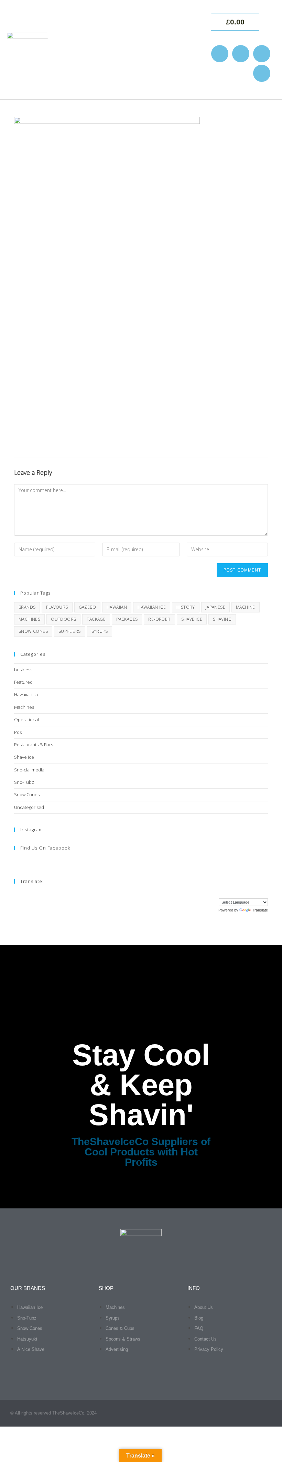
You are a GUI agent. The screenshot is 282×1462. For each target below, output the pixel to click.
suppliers (69, 631)
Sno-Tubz (24, 782)
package (96, 619)
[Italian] (237, 893)
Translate (260, 910)
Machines (24, 707)
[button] (188, 49)
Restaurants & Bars (33, 744)
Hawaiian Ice (27, 694)
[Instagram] (219, 53)
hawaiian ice (152, 607)
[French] (223, 893)
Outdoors (63, 619)
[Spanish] (258, 893)
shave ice (192, 619)
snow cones (33, 631)
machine (245, 607)
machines (29, 619)
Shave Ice (24, 757)
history (185, 607)
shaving (222, 619)
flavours (57, 607)
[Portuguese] (251, 893)
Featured (23, 682)
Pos (18, 732)
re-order (159, 619)
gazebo (87, 607)
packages (127, 619)
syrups (99, 631)
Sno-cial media (29, 770)
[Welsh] (265, 893)
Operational (26, 719)
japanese (215, 607)
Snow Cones (27, 794)
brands (27, 607)
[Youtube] (261, 53)
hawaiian (117, 607)
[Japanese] (244, 893)
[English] (217, 893)
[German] (230, 893)
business (23, 669)
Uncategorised (29, 807)
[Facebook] (240, 53)
